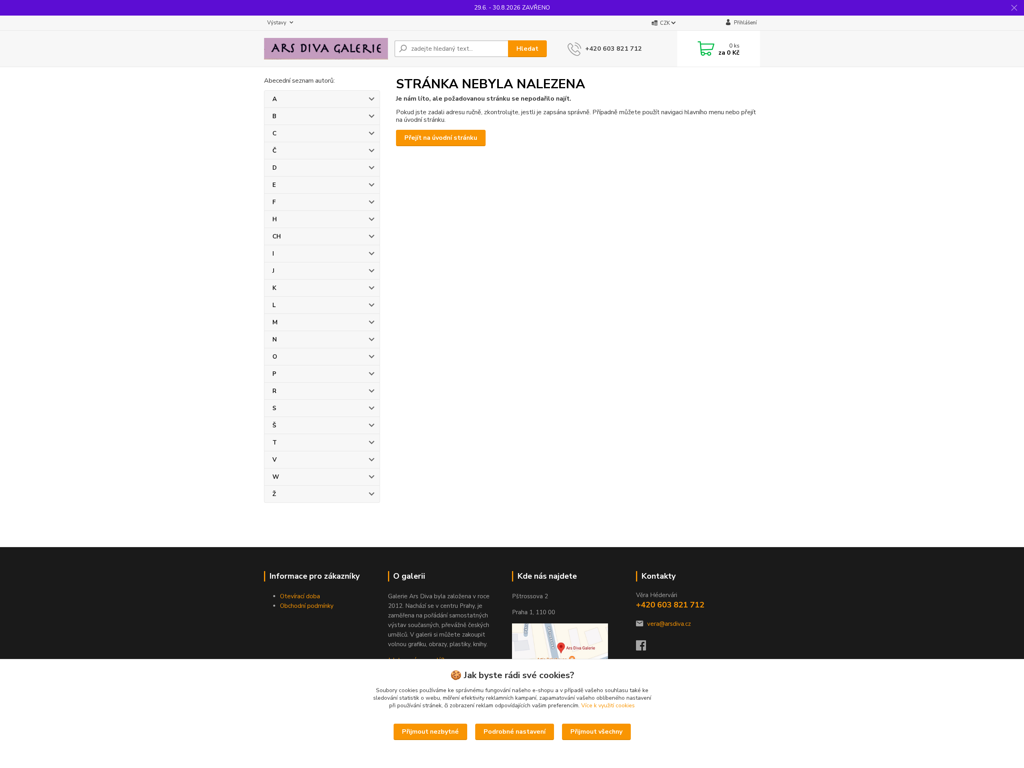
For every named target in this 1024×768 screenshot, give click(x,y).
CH (276, 236)
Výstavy (276, 22)
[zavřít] (1014, 8)
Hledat (527, 48)
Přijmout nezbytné (430, 731)
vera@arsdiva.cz (669, 624)
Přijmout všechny (596, 731)
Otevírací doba (300, 596)
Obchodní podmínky (307, 606)
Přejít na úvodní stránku (440, 137)
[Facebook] (645, 648)
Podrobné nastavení (515, 731)
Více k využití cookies (608, 705)
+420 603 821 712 (613, 48)
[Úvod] (326, 48)
